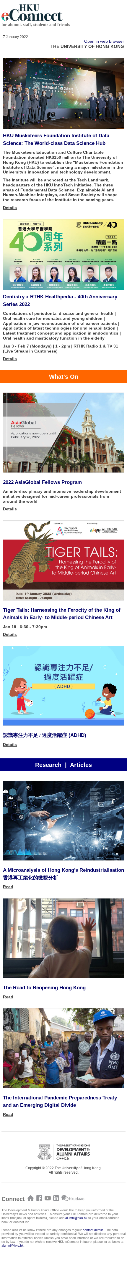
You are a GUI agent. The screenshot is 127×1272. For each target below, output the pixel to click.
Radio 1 (94, 346)
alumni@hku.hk (76, 1218)
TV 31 (112, 346)
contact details (93, 1230)
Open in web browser (104, 41)
